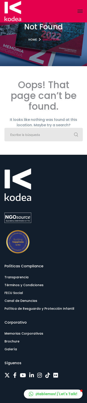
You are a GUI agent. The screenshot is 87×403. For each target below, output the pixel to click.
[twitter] (7, 375)
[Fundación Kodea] (12, 10)
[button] (53, 394)
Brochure (11, 341)
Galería (10, 349)
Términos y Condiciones (24, 285)
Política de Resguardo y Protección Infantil (39, 308)
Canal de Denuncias (20, 300)
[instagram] (39, 375)
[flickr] (55, 375)
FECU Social (13, 293)
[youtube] (23, 375)
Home (32, 39)
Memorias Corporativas (23, 333)
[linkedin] (31, 375)
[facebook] (15, 375)
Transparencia (16, 277)
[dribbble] (47, 375)
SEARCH (76, 134)
